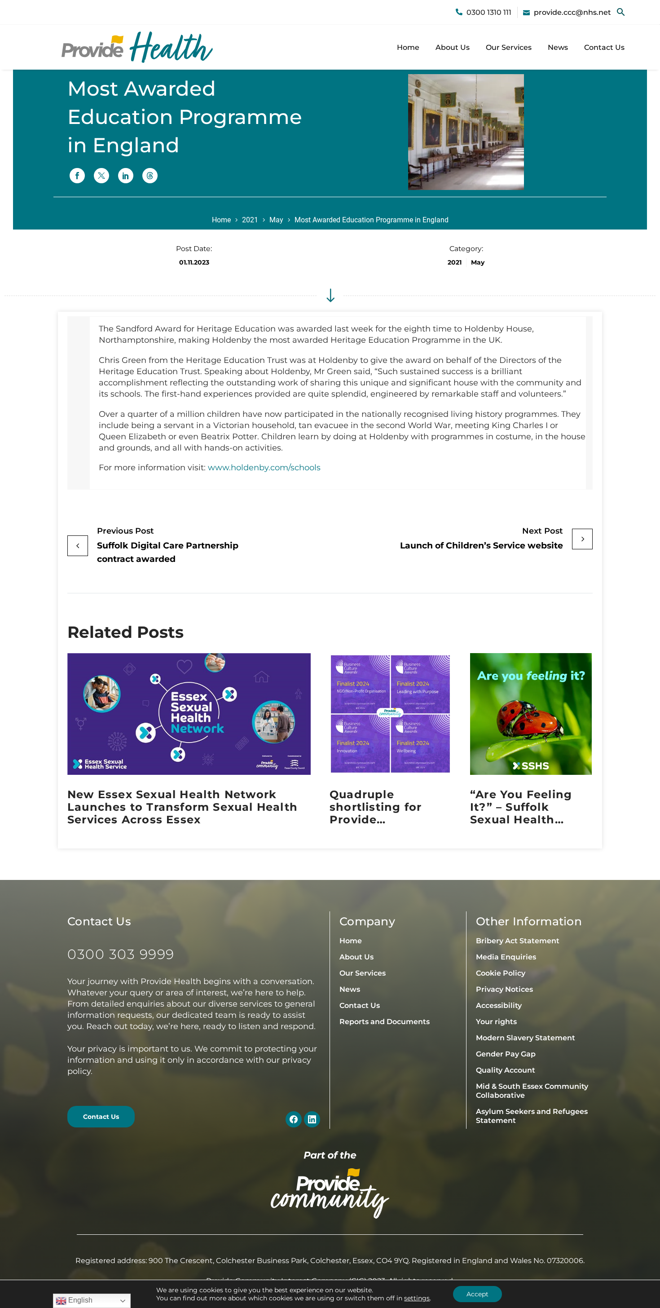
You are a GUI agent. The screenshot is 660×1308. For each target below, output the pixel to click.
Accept (477, 1294)
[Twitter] (101, 175)
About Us (453, 47)
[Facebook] (77, 175)
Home (408, 47)
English (79, 1300)
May (276, 220)
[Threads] (150, 175)
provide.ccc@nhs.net (572, 12)
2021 (250, 220)
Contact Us (604, 47)
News (558, 47)
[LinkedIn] (125, 175)
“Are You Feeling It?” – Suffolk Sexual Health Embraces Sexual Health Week (522, 807)
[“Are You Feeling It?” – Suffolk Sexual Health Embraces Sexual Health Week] (531, 714)
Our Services (509, 47)
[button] (621, 12)
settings (417, 1298)
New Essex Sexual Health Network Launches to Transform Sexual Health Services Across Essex (182, 807)
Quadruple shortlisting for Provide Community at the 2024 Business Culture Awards (385, 807)
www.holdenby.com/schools (264, 468)
